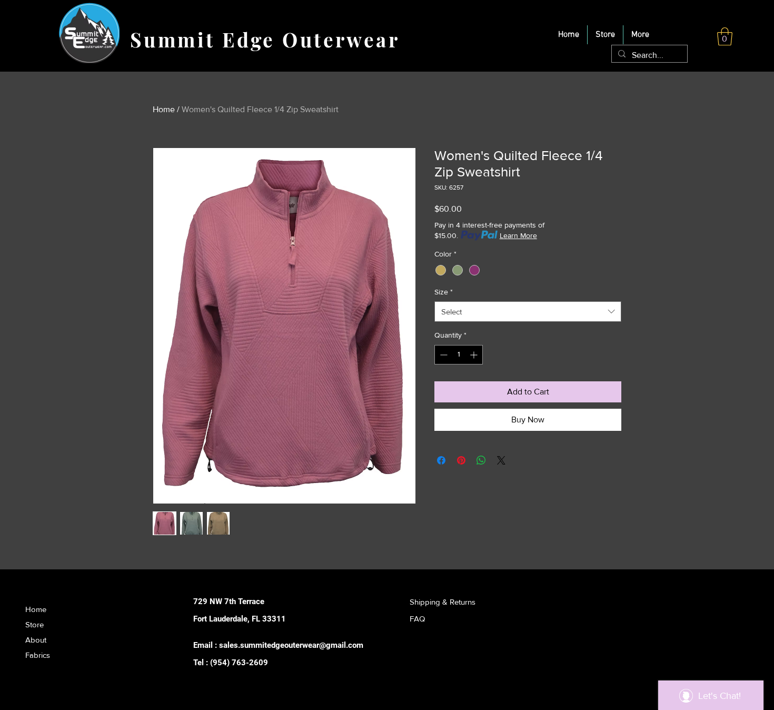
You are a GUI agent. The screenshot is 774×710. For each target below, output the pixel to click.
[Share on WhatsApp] (481, 460)
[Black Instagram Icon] (447, 661)
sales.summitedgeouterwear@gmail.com (291, 645)
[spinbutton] (458, 355)
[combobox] (527, 311)
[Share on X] (501, 460)
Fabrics (37, 654)
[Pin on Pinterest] (461, 460)
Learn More (518, 235)
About (35, 639)
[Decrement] (442, 355)
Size (443, 292)
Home (164, 109)
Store (34, 624)
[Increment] (474, 355)
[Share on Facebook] (441, 460)
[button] (724, 36)
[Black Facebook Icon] (415, 661)
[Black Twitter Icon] (431, 661)
